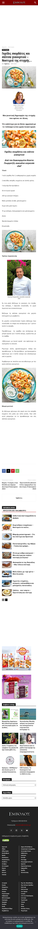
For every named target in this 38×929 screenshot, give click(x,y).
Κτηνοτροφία (5, 893)
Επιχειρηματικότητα (27, 862)
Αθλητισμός (5, 851)
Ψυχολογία (24, 911)
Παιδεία (4, 904)
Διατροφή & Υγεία (26, 851)
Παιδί (3, 906)
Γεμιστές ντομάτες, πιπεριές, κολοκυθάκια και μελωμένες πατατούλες (23, 583)
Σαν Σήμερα (24, 891)
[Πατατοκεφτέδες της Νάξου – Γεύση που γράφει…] (7, 546)
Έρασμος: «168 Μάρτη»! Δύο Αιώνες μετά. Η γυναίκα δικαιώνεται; (9, 770)
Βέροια (4, 868)
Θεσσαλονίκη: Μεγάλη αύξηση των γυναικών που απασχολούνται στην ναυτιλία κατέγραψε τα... (27, 725)
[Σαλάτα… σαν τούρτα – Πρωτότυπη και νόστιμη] (7, 592)
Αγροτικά (4, 847)
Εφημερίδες (24, 868)
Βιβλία (4, 870)
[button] (3, 2)
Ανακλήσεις (5, 857)
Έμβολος (6, 63)
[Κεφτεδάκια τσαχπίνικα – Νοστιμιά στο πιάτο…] (7, 527)
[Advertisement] (19, 26)
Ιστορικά (4, 883)
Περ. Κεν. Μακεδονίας (27, 883)
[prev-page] (3, 600)
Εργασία (23, 864)
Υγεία (22, 904)
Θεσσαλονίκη (24, 872)
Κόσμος (4, 891)
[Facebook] (4, 471)
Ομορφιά (4, 902)
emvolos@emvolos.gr (23, 825)
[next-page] (6, 600)
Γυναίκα (4, 874)
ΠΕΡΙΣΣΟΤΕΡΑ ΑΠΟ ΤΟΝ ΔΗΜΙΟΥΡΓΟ (14, 511)
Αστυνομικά (5, 866)
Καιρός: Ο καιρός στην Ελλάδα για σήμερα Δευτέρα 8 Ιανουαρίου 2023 (10, 486)
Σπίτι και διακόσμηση (27, 896)
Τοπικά (23, 902)
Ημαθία (23, 870)
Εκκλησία (23, 855)
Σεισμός (23, 893)
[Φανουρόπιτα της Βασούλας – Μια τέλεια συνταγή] (7, 564)
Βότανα (4, 872)
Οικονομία (5, 900)
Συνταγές (11, 47)
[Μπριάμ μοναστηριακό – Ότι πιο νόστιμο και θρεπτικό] (7, 536)
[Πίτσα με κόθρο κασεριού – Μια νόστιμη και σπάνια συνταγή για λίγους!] (7, 555)
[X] (8, 471)
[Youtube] (27, 830)
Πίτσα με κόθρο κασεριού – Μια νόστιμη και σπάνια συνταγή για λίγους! (23, 555)
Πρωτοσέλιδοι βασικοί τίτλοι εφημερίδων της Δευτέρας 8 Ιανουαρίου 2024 (27, 486)
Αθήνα (3, 849)
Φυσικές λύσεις (25, 908)
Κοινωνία (4, 889)
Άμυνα (3, 855)
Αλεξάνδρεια (5, 853)
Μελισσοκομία (6, 898)
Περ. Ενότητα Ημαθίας (27, 885)
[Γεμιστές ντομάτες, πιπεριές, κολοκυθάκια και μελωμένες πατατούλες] (7, 583)
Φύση (22, 906)
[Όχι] (36, 922)
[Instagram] (16, 830)
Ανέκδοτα (4, 862)
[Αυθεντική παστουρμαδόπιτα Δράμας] (7, 518)
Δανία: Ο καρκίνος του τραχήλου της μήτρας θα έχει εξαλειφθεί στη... (10, 748)
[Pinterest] (13, 471)
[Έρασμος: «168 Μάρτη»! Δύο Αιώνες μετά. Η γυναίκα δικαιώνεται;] (10, 760)
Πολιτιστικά (24, 889)
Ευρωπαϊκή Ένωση (26, 866)
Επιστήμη (23, 859)
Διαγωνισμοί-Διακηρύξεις (28, 849)
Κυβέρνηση (5, 896)
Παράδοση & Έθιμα (7, 908)
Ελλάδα (23, 857)
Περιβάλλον (5, 911)
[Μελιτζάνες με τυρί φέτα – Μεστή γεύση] (7, 574)
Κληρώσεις (5, 887)
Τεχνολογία (24, 900)
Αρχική (4, 47)
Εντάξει (19, 926)
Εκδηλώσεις (24, 853)
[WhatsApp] (17, 471)
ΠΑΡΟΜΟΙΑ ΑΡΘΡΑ (9, 508)
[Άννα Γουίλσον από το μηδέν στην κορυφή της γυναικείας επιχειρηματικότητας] (28, 738)
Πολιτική (23, 887)
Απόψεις (4, 864)
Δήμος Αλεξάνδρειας (26, 847)
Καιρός (4, 885)
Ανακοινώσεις (5, 859)
